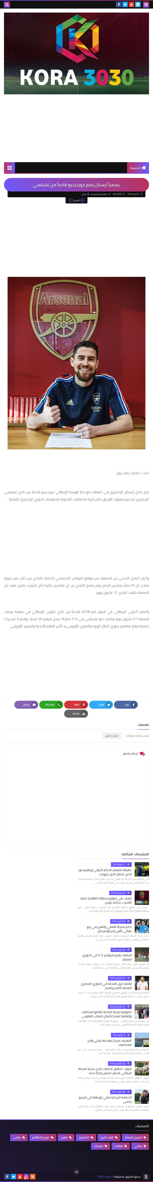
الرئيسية (135, 168)
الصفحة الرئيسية (100, 194)
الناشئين (84, 1137)
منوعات (99, 1145)
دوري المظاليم (41, 1137)
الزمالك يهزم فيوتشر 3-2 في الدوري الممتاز (107, 957)
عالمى (83, 194)
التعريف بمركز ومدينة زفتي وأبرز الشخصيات (109, 1042)
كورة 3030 (104, 1177)
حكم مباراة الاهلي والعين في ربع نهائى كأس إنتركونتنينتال (109, 929)
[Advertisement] (76, 132)
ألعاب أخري (107, 1137)
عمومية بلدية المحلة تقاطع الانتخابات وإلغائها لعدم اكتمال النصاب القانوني (106, 1014)
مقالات (119, 1145)
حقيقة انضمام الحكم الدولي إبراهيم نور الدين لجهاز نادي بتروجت (105, 872)
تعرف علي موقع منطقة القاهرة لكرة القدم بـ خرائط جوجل (106, 900)
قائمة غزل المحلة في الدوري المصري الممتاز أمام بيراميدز (106, 986)
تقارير (64, 1137)
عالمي (138, 1145)
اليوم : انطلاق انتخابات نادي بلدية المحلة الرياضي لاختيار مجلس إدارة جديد (105, 1071)
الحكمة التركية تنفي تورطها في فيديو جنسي (105, 1099)
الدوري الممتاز (134, 1137)
